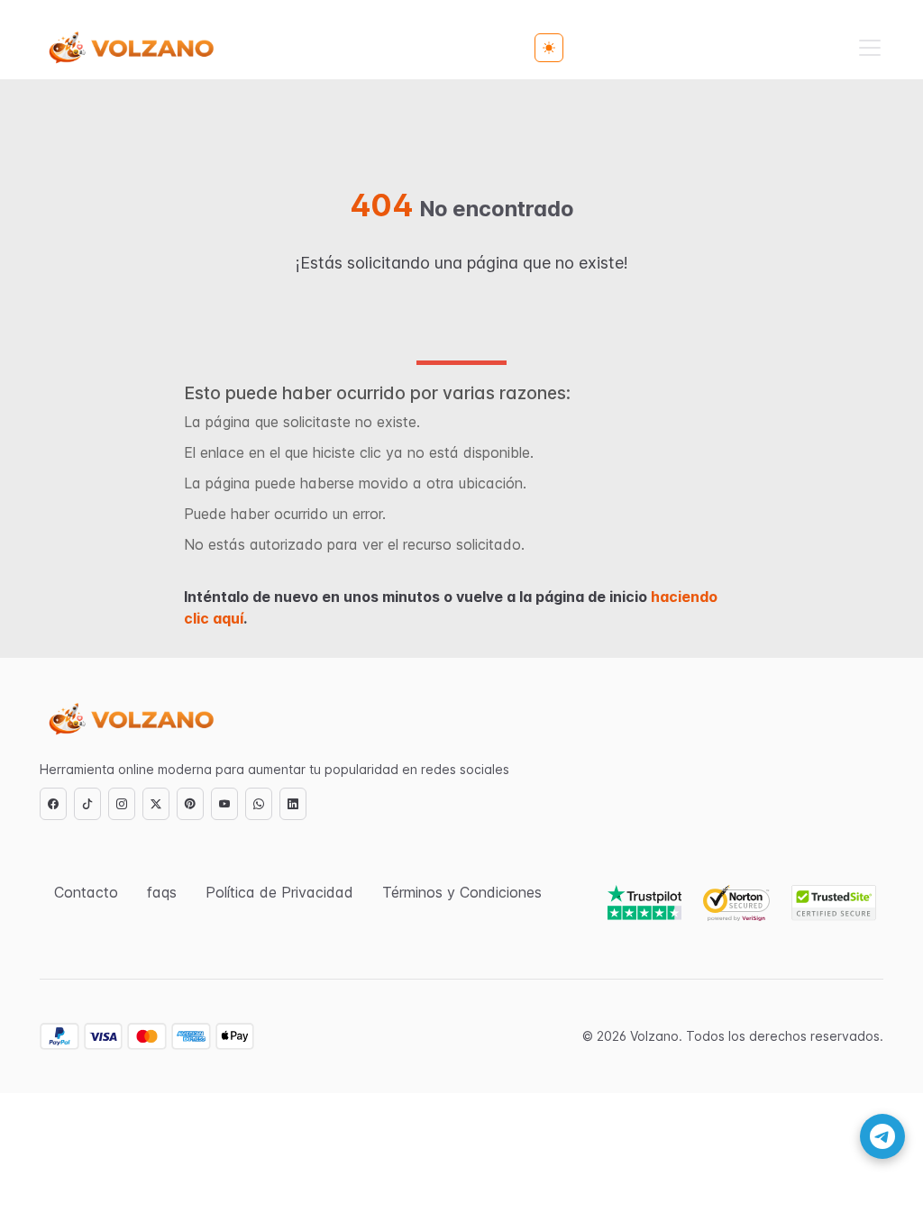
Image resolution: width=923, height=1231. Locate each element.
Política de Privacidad (279, 892)
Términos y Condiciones (462, 892)
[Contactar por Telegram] (882, 1136)
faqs (162, 892)
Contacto (86, 892)
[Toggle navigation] (869, 47)
